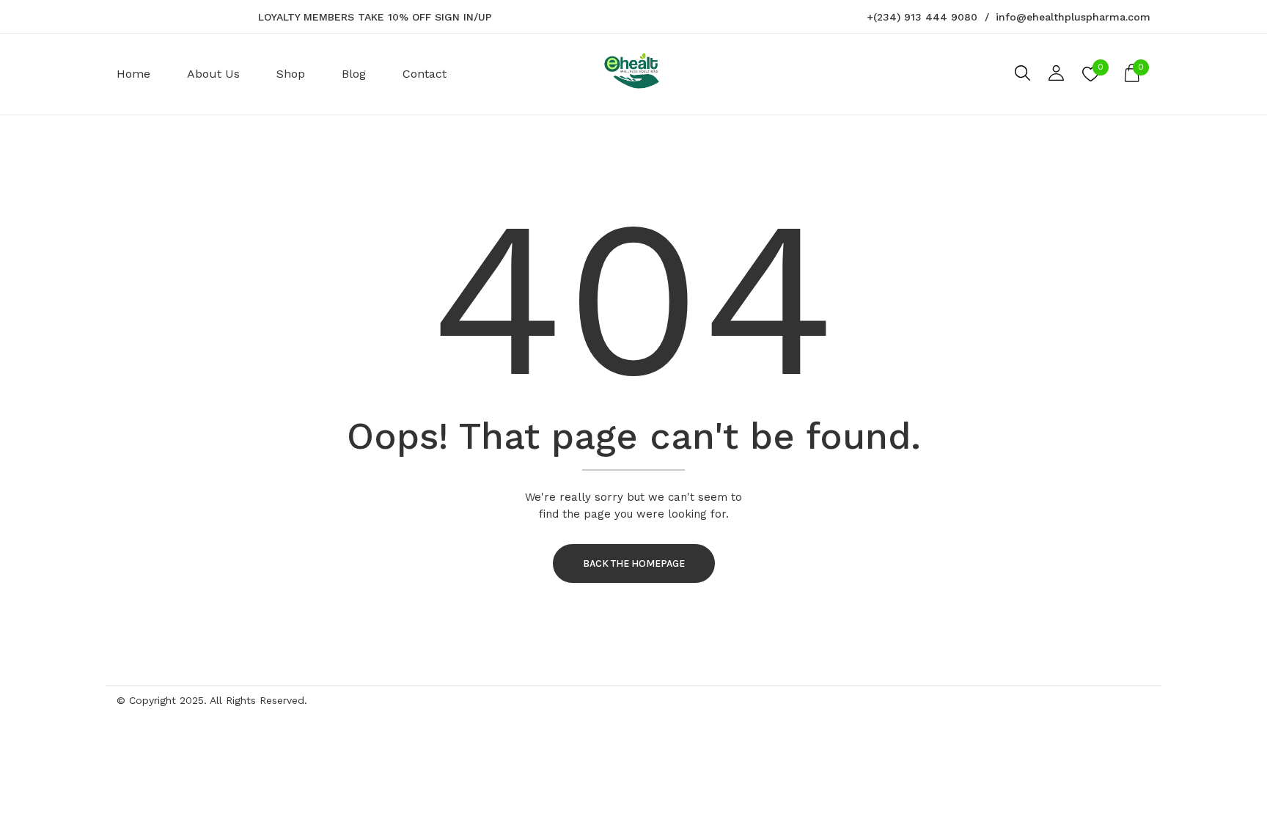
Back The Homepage (634, 563)
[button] (1132, 74)
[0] (1090, 78)
